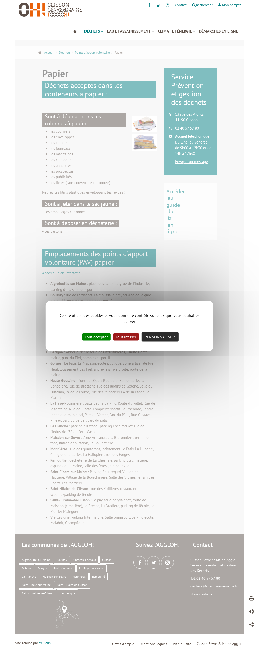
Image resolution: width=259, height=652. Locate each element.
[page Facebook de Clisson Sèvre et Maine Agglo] (149, 5)
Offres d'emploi (123, 644)
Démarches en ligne (218, 31)
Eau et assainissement (129, 31)
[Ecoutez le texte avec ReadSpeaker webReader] (251, 612)
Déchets (92, 31)
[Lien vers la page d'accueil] (129, 10)
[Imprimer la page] (251, 599)
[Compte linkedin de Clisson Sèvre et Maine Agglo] (158, 5)
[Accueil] (77, 31)
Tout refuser (126, 336)
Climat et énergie (175, 31)
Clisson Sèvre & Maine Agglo (219, 643)
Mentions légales (154, 644)
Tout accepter (96, 336)
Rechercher (204, 5)
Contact (181, 5)
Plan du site (182, 644)
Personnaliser (160, 336)
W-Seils (45, 643)
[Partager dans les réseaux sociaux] (251, 625)
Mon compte (231, 5)
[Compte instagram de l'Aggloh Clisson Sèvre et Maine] (167, 5)
